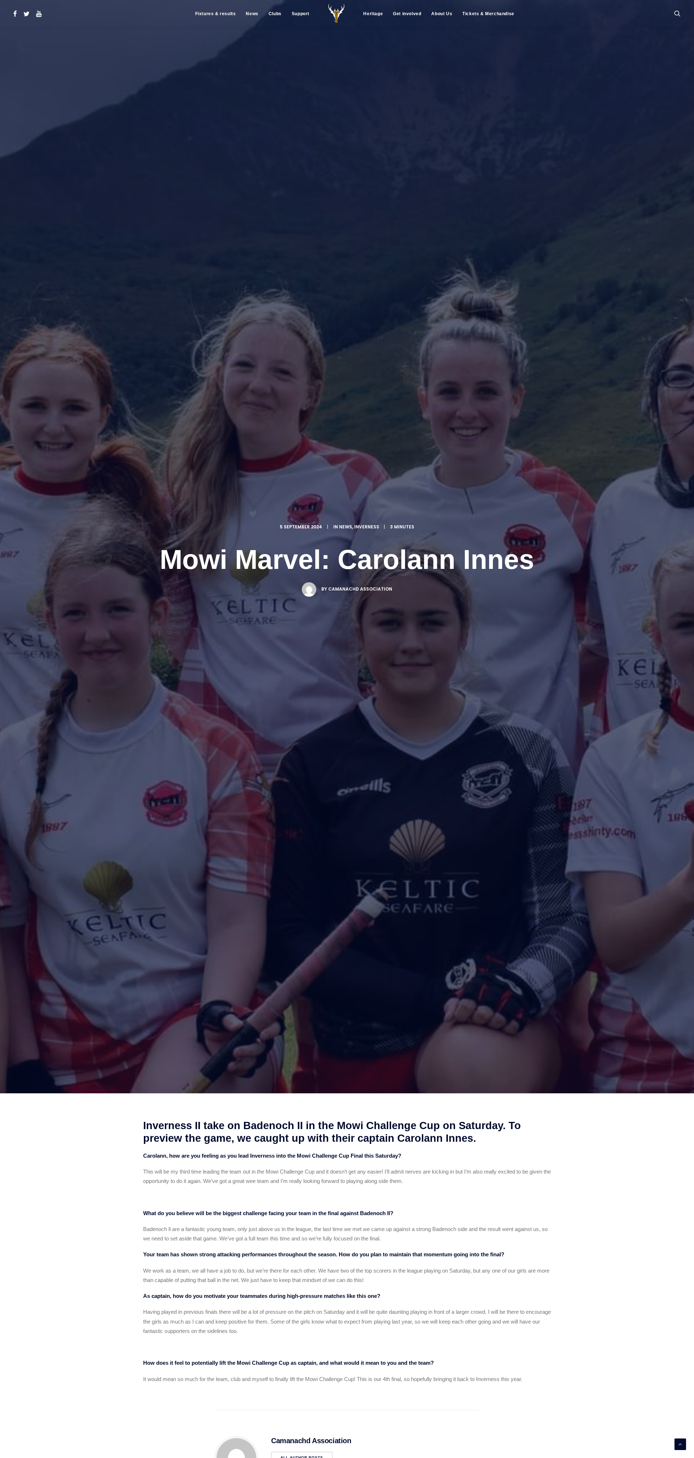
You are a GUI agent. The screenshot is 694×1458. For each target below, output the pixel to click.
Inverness (366, 527)
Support (300, 13)
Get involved (407, 13)
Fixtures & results (215, 13)
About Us (441, 13)
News (252, 13)
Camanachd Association (360, 589)
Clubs (275, 13)
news (345, 527)
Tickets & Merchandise (488, 13)
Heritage (373, 13)
